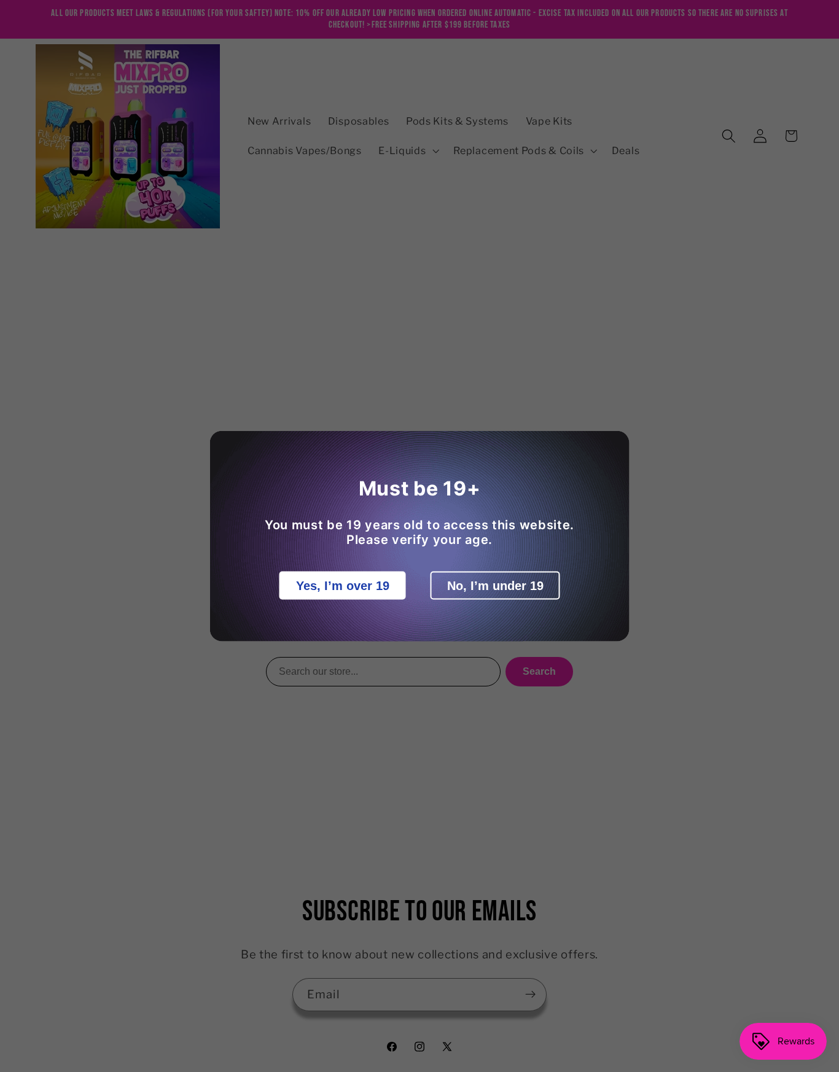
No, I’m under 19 (495, 585)
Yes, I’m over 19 (342, 585)
